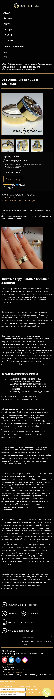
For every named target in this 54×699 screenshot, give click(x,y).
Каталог (8, 18)
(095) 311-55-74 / (20, 200)
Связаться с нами (13, 46)
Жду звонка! (32, 689)
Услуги (7, 23)
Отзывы (8, 40)
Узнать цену (13, 179)
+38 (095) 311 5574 (19, 670)
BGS (3, 64)
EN (5, 57)
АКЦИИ (7, 12)
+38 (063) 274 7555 (13, 672)
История (8, 29)
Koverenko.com (8, 656)
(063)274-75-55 (11, 198)
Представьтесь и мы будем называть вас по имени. (24, 692)
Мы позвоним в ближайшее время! (18, 686)
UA (5, 51)
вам (15, 686)
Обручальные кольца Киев (22, 64)
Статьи (7, 35)
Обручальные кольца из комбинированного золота (26, 65)
